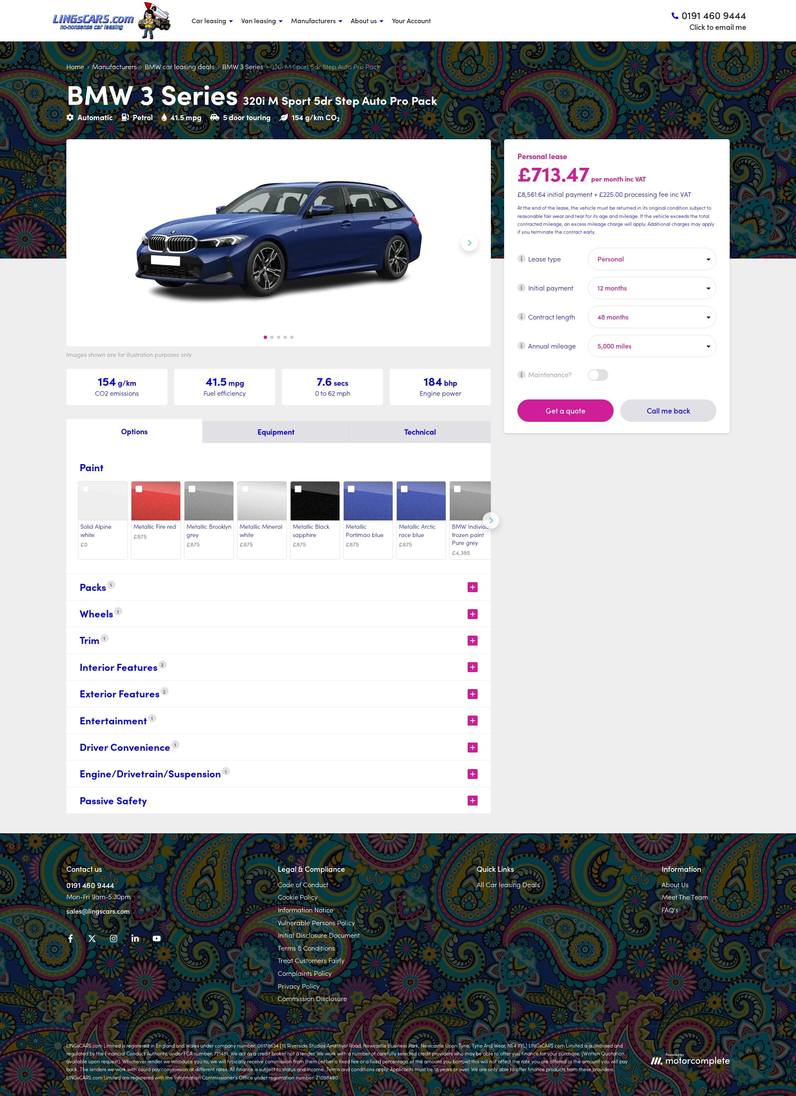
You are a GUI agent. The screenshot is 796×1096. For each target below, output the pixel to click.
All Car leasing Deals (508, 884)
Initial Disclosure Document (319, 934)
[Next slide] (469, 243)
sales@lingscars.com (98, 910)
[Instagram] (113, 939)
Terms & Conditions (306, 947)
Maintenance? (550, 374)
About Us (675, 884)
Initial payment (550, 287)
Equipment (275, 431)
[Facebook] (70, 939)
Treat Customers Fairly (311, 960)
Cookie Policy (298, 896)
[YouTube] (156, 939)
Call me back (668, 410)
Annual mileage (552, 345)
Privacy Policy (299, 985)
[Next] (491, 520)
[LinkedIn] (135, 939)
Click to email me (717, 27)
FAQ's (670, 909)
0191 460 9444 (90, 885)
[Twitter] (92, 939)
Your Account (411, 20)
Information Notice (305, 909)
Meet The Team (685, 896)
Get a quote (565, 410)
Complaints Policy (305, 972)
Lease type (544, 258)
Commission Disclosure (312, 998)
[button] (265, 337)
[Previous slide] (88, 243)
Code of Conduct (303, 884)
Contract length (551, 316)
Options (134, 431)
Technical (420, 431)
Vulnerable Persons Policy (316, 922)
